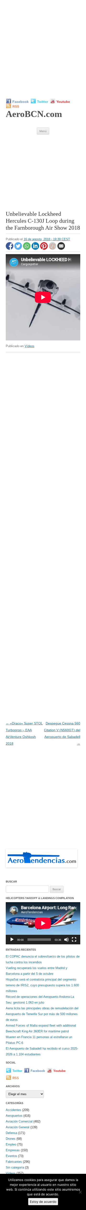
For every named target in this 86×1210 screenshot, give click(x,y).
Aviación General (17, 1127)
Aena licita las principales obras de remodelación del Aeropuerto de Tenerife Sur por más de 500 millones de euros (42, 1014)
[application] (43, 923)
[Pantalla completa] (74, 939)
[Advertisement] (43, 49)
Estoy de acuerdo (43, 1202)
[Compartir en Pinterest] (44, 249)
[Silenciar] (66, 939)
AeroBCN (34, 114)
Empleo (11, 1144)
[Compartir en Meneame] (53, 249)
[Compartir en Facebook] (10, 249)
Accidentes (13, 1110)
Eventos (11, 1156)
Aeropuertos (14, 1115)
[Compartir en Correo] (61, 249)
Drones (11, 1138)
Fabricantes (14, 1161)
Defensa (11, 1133)
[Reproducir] (12, 939)
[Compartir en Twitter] (18, 249)
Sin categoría (15, 1167)
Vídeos (29, 346)
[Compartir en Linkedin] (36, 249)
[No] (80, 1192)
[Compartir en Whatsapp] (27, 249)
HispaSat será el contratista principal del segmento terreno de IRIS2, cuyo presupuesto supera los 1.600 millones (42, 985)
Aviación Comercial (19, 1121)
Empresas (13, 1150)
